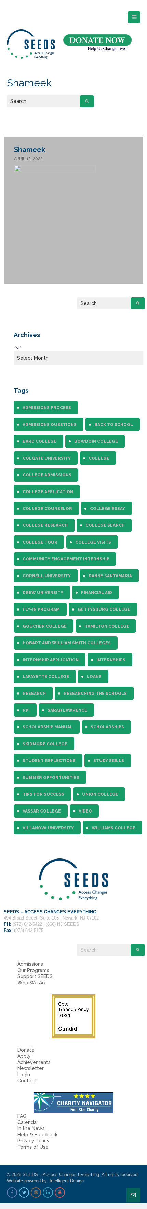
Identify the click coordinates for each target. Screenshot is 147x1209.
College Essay (107, 508)
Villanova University (48, 828)
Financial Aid (96, 592)
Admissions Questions (50, 424)
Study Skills (108, 760)
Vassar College (42, 811)
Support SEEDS (35, 976)
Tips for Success (43, 794)
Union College (100, 794)
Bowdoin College (96, 441)
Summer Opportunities (51, 777)
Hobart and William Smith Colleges (67, 643)
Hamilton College (106, 626)
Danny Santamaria (110, 575)
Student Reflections (49, 760)
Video (85, 811)
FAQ (22, 1116)
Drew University (43, 592)
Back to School (113, 424)
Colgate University (47, 458)
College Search (105, 525)
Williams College (113, 828)
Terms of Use (33, 1147)
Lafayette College (46, 676)
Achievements (34, 1062)
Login (23, 1074)
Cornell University (47, 575)
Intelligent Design (67, 1180)
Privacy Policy (33, 1140)
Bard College (39, 441)
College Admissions (47, 475)
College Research (45, 525)
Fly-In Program (41, 609)
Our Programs (33, 970)
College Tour (40, 542)
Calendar (27, 1122)
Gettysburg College (104, 609)
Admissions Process (47, 407)
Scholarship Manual (48, 727)
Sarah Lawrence (67, 710)
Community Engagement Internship (66, 559)
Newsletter (30, 1068)
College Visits (93, 542)
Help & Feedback (37, 1134)
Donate (26, 1050)
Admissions (30, 964)
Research (34, 693)
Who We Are (32, 982)
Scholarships (107, 727)
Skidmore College (45, 744)
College (99, 458)
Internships (110, 659)
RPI (26, 710)
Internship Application (51, 659)
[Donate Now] (97, 42)
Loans (94, 676)
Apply (24, 1056)
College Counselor (47, 508)
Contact (26, 1080)
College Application (48, 491)
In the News (31, 1128)
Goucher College (45, 626)
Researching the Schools (95, 693)
